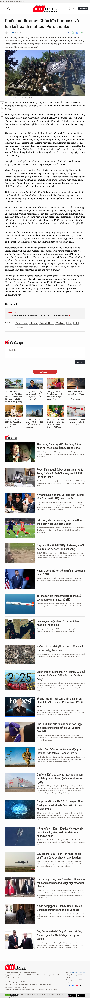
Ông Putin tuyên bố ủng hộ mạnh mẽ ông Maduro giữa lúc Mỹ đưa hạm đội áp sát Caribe (59, 934)
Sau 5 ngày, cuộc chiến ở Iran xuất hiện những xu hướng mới (58, 623)
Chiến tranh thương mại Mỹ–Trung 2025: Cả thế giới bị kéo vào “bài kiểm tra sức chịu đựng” (61, 675)
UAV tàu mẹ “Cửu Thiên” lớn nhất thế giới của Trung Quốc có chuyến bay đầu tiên (59, 855)
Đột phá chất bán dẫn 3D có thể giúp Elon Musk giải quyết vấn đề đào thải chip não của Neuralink (60, 805)
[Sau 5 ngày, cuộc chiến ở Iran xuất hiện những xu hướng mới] (20, 629)
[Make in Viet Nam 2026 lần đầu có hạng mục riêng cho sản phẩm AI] (13, 411)
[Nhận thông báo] (69, 8)
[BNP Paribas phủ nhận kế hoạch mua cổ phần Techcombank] (76, 411)
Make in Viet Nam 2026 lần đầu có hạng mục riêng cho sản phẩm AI (13, 423)
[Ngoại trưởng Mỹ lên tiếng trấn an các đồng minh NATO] (20, 579)
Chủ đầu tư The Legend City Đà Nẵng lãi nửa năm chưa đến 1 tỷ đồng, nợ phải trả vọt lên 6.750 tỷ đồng (13, 397)
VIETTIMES (45, 8)
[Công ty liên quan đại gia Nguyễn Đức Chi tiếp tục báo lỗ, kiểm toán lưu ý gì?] (34, 383)
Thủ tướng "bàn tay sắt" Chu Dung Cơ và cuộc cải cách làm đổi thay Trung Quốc (59, 446)
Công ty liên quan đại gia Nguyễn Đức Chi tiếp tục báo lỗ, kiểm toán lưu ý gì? (34, 395)
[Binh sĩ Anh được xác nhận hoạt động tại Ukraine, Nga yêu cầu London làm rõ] (20, 757)
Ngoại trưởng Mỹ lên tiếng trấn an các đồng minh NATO (61, 572)
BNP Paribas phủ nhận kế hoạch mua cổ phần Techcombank (76, 422)
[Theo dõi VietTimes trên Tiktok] (81, 986)
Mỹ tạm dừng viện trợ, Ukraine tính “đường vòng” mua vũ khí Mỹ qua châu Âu (60, 496)
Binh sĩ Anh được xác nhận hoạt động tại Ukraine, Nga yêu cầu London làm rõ (59, 751)
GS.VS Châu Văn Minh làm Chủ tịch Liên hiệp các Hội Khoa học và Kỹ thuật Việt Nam (55, 423)
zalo (73, 985)
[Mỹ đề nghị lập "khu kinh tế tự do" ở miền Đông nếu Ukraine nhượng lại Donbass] (20, 914)
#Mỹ (76, 323)
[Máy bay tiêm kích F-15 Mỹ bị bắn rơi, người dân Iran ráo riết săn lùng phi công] (20, 553)
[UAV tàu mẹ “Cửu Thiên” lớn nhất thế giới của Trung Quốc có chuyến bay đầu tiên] (20, 862)
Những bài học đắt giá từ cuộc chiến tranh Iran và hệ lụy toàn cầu (60, 648)
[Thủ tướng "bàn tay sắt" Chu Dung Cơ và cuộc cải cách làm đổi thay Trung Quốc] (20, 452)
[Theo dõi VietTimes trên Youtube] (77, 986)
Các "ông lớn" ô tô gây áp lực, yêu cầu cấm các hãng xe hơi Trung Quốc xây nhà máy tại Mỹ (60, 778)
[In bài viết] (73, 32)
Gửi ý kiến (80, 362)
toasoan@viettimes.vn (77, 972)
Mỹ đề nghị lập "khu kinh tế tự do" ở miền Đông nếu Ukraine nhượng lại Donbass (59, 907)
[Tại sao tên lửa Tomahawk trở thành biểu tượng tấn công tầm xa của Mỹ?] (20, 604)
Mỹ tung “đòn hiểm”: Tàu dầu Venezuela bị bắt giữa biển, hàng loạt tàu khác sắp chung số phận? (60, 832)
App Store (72, 995)
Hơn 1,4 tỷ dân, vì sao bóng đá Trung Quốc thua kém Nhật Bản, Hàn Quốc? (60, 521)
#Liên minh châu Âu (46, 323)
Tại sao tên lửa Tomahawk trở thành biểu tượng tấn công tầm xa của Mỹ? (59, 597)
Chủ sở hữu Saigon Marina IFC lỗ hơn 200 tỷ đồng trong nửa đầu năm (34, 423)
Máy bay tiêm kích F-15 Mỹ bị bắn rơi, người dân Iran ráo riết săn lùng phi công (60, 547)
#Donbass (34, 323)
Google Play (81, 995)
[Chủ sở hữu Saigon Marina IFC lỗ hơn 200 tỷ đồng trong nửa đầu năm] (34, 411)
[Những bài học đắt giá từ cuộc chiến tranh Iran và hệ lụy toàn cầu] (20, 654)
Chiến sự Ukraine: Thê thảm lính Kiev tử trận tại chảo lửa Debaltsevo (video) (38, 315)
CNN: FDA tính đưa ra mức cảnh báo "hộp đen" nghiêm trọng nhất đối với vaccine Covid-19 (59, 727)
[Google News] (80, 33)
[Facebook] (69, 33)
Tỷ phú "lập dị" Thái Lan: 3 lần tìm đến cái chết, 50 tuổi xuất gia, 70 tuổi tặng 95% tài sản (60, 702)
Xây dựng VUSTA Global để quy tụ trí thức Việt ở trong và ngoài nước (54, 395)
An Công (11, 32)
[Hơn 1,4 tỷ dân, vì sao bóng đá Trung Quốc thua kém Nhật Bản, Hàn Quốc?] (20, 528)
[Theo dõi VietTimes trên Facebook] (70, 985)
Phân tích (11, 437)
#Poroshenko (60, 323)
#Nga (69, 323)
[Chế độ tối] (74, 8)
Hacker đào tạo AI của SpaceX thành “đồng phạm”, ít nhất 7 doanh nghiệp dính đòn (76, 395)
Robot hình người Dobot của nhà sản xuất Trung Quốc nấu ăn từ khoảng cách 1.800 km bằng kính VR (60, 473)
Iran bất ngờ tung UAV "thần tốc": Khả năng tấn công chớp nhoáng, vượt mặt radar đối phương (61, 882)
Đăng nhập (83, 8)
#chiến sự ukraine (21, 323)
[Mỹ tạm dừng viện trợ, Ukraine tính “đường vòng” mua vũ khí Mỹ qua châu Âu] (20, 503)
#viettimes (19, 327)
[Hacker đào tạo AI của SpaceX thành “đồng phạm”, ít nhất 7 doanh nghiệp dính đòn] (76, 383)
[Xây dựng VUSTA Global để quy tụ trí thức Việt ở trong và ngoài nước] (55, 383)
